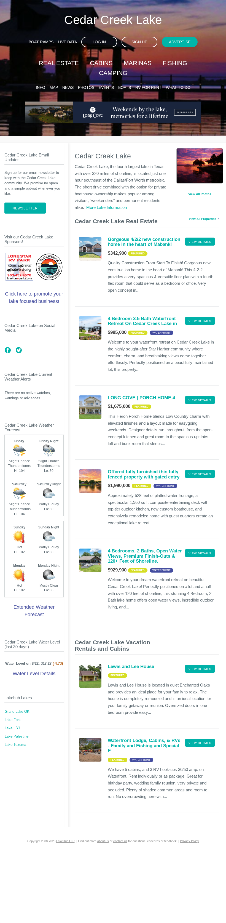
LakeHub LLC (65, 841)
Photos (86, 87)
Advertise (179, 42)
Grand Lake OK (17, 712)
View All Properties (202, 218)
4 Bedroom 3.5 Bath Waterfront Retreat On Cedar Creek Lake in (142, 321)
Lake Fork (13, 720)
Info (40, 87)
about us (103, 841)
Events (106, 87)
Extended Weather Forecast (34, 610)
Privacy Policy (189, 841)
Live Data (67, 42)
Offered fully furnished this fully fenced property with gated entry (143, 474)
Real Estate (59, 63)
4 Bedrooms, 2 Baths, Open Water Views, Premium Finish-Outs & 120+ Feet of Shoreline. (145, 556)
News (68, 87)
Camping (113, 73)
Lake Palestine (16, 736)
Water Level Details (34, 673)
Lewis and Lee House (131, 666)
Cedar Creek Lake (113, 19)
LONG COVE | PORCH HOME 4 (141, 397)
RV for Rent (148, 87)
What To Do (178, 87)
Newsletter (25, 208)
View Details (200, 241)
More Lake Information (106, 207)
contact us (120, 841)
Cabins (101, 63)
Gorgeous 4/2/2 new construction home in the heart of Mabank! (144, 242)
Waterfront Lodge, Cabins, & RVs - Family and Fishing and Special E (144, 745)
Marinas (138, 63)
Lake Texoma (15, 745)
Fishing (175, 63)
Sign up (139, 42)
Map (54, 87)
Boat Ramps (41, 42)
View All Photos (199, 194)
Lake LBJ (12, 728)
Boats (124, 87)
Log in (99, 42)
